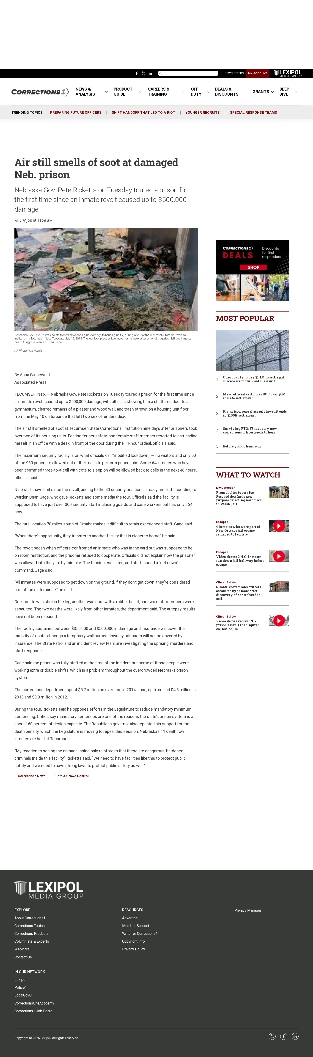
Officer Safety (226, 582)
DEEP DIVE (284, 92)
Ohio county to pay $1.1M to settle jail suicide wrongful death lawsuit (253, 379)
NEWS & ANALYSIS (85, 92)
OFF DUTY (196, 92)
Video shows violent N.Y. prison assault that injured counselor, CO (237, 625)
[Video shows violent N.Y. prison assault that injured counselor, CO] (279, 620)
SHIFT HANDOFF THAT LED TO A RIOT (143, 112)
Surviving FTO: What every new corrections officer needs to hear (250, 431)
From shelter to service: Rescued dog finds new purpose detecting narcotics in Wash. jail (238, 498)
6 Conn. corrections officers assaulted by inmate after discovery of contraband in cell (238, 593)
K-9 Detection (225, 487)
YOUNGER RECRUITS (202, 112)
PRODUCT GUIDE (123, 92)
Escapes (222, 522)
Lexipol (46, 1038)
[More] (106, 91)
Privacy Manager (247, 910)
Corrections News (31, 776)
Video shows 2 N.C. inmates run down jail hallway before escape (240, 561)
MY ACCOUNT (257, 73)
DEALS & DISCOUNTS (227, 92)
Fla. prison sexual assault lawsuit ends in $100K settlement (255, 413)
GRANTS (261, 91)
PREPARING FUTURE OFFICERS (76, 112)
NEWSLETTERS (234, 73)
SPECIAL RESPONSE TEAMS (253, 112)
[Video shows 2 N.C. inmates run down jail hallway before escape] (279, 556)
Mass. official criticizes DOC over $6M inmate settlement (254, 396)
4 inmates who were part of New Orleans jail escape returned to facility (238, 530)
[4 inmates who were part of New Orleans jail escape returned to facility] (279, 526)
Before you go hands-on (242, 446)
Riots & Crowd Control (72, 776)
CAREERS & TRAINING (159, 92)
